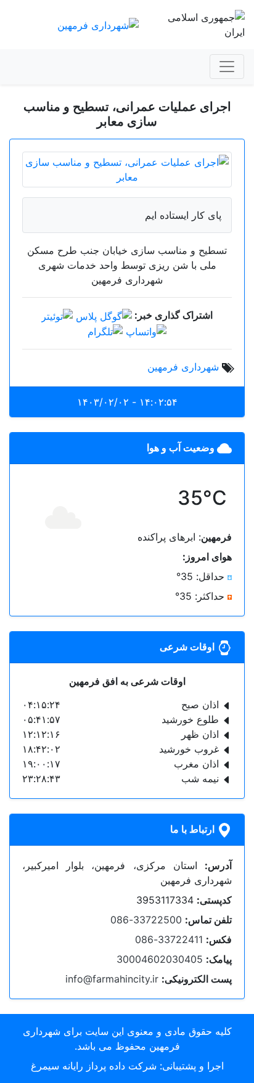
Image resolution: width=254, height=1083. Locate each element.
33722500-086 (146, 919)
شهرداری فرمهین (183, 367)
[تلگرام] (105, 331)
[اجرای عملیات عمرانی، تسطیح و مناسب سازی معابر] (127, 168)
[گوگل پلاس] (104, 315)
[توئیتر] (57, 315)
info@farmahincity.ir (111, 979)
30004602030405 (160, 959)
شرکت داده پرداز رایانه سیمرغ (94, 1066)
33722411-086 (169, 939)
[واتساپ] (146, 331)
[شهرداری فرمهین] (98, 24)
